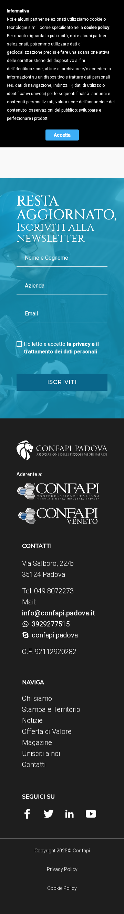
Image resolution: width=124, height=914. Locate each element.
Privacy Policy (62, 869)
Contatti (33, 764)
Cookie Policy (62, 888)
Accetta (62, 135)
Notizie (32, 720)
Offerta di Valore (47, 731)
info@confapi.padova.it (58, 613)
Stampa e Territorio (51, 709)
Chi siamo (37, 698)
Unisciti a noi (41, 753)
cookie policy (96, 27)
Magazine (37, 742)
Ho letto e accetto (61, 348)
